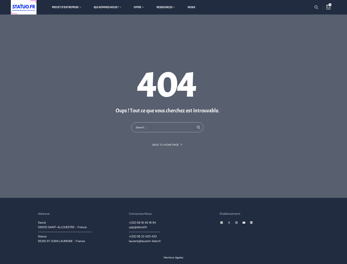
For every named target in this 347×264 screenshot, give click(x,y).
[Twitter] (229, 223)
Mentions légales (173, 257)
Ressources (164, 7)
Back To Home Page (165, 144)
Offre (137, 7)
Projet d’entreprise (65, 7)
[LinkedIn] (251, 223)
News (191, 7)
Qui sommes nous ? (106, 7)
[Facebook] (222, 223)
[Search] (316, 7)
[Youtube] (244, 223)
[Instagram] (236, 223)
